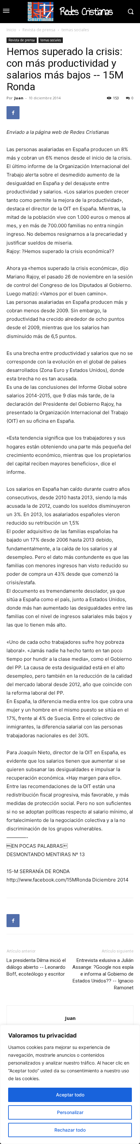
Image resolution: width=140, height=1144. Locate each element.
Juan (18, 97)
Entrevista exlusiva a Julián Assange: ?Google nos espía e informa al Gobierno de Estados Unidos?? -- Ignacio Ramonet (102, 974)
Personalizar (70, 1112)
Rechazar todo (70, 1130)
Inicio (11, 30)
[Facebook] (13, 112)
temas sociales (75, 30)
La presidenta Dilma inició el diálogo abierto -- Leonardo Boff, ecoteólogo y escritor (36, 967)
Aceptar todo (70, 1094)
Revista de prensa (38, 30)
